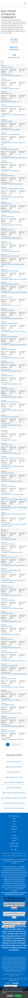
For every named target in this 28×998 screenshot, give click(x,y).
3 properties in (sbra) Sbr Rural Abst (11, 647)
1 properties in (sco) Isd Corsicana (10, 700)
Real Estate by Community (14, 782)
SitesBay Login (14, 846)
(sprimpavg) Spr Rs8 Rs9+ (8, 731)
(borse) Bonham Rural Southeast (10, 417)
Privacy (14, 835)
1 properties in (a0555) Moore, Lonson (11, 371)
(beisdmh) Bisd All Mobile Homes (10, 402)
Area (14, 832)
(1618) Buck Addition (7, 121)
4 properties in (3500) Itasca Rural (10, 212)
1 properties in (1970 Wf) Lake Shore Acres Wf (13, 158)
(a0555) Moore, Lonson (7, 362)
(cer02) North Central (7, 445)
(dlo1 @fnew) (4, 531)
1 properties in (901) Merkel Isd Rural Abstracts (14, 292)
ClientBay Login (14, 843)
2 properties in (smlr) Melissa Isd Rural (11, 713)
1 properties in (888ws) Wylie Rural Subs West (14, 279)
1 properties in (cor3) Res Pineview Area (12, 494)
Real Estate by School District (14, 793)
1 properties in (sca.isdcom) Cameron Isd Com (13, 661)
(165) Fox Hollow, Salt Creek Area (10, 134)
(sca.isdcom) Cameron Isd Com (9, 652)
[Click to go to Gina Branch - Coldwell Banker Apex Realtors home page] (5, 3)
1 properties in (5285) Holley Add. (10, 251)
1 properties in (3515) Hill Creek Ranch (11, 225)
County (14, 821)
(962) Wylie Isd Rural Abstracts (9, 323)
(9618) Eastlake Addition (8, 310)
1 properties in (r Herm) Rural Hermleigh (12, 608)
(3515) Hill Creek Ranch (7, 217)
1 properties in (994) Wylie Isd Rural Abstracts (13, 345)
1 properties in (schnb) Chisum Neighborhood (13, 674)
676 (17, 744)
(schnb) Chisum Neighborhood (9, 665)
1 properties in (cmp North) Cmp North (11, 481)
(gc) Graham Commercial (8, 544)
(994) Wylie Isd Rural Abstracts (9, 336)
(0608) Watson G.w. (6, 93)
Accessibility (14, 838)
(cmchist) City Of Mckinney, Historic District (12, 458)
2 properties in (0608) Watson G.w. (10, 101)
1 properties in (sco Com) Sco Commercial (12, 687)
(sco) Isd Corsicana (6, 692)
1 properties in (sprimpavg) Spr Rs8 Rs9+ (12, 739)
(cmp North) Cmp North (7, 473)
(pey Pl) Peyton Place (7, 587)
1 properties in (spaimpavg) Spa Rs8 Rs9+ (12, 726)
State (14, 818)
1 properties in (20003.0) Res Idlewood (11, 184)
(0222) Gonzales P (6, 80)
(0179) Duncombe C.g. (7, 67)
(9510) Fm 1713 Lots (6, 297)
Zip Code (14, 826)
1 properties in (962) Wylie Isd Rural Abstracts (13, 331)
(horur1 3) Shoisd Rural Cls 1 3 (9, 557)
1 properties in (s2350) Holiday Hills (11, 634)
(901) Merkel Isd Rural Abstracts (10, 284)
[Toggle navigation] (24, 3)
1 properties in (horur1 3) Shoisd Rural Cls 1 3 (13, 565)
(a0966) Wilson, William (7, 389)
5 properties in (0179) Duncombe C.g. (11, 75)
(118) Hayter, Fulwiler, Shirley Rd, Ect (11, 106)
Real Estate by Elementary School (14, 798)
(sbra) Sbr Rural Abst (7, 639)
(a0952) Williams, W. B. (7, 376)
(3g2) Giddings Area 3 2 (7, 230)
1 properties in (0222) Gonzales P (10, 88)
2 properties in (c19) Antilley (8, 440)
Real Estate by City (14, 772)
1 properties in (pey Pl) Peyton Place (11, 595)
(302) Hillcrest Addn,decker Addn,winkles (12, 189)
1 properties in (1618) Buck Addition (11, 129)
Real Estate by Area (14, 788)
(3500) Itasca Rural (6, 203)
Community (14, 829)
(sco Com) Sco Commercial (8, 678)
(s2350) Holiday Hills (7, 626)
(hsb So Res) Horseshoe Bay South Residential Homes (11, 571)
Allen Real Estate (14, 816)
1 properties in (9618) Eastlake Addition (12, 318)
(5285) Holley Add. (6, 243)
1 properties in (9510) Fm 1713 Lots (11, 305)
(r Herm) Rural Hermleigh (8, 600)
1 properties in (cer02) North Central (11, 453)
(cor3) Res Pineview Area (8, 486)
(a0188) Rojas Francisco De (8, 349)
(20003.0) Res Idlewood (7, 175)
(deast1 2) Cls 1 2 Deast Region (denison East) (14, 499)
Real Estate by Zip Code (14, 777)
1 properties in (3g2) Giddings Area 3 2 (11, 238)
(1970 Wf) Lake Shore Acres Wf (9, 149)
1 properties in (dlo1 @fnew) (8, 539)
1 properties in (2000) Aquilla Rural (10, 171)
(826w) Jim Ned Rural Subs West (10, 256)
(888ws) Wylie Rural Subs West (9, 271)
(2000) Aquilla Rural (6, 162)
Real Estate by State (14, 762)
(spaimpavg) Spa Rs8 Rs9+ (8, 718)
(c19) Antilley (4, 432)
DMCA (14, 841)
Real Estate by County (14, 767)
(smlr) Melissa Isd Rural (7, 705)
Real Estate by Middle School (14, 803)
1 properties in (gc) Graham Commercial (12, 552)
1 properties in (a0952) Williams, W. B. (11, 384)
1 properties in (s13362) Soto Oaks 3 (11, 621)
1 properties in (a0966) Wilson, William (11, 397)
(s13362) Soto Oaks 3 (7, 613)
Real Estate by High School (14, 808)
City (14, 824)
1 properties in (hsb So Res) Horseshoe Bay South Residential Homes (13, 581)
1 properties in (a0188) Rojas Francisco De (13, 358)
